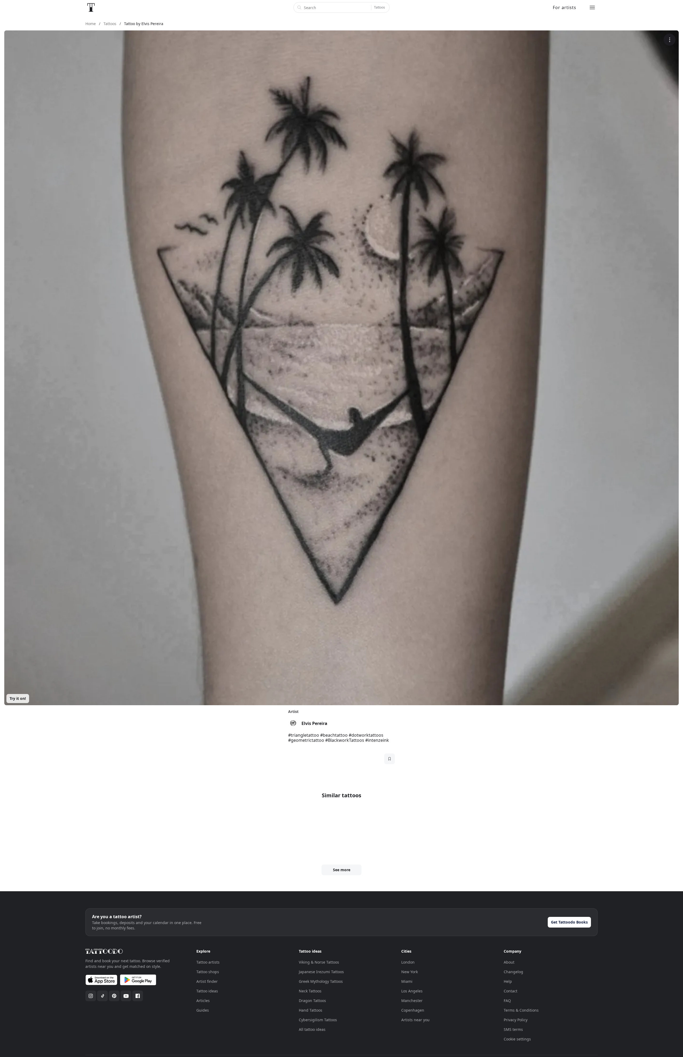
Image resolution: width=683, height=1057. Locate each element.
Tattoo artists (208, 962)
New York (409, 971)
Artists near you (415, 1019)
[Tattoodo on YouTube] (126, 996)
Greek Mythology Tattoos (321, 981)
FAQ (507, 1000)
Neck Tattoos (310, 990)
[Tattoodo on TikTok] (102, 996)
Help (508, 981)
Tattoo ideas (207, 990)
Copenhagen (412, 1010)
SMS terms (513, 1029)
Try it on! (18, 698)
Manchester (412, 1000)
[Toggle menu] (592, 7)
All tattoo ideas (312, 1029)
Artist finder (207, 981)
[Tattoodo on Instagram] (90, 996)
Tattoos (379, 7)
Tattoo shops (207, 971)
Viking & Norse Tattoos (319, 962)
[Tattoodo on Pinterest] (114, 996)
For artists (564, 7)
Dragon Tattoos (312, 1000)
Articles (203, 1000)
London (408, 962)
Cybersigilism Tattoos (318, 1019)
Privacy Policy (515, 1019)
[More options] (670, 40)
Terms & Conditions (521, 1010)
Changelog (513, 971)
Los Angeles (412, 990)
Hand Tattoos (310, 1010)
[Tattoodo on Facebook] (137, 996)
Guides (202, 1010)
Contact (510, 990)
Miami (406, 981)
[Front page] (91, 7)
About (509, 962)
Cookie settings (517, 1039)
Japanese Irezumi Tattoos (321, 971)
